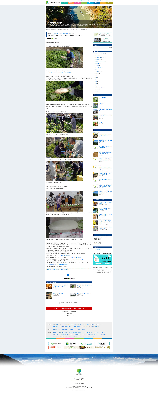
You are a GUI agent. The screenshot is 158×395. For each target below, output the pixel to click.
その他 (96, 90)
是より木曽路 (55, 324)
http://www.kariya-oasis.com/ (75, 260)
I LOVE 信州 (78, 329)
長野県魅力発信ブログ (54, 29)
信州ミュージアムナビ (63, 332)
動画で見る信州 (93, 0)
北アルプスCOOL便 (85, 326)
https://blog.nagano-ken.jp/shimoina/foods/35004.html (60, 72)
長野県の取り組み (100, 0)
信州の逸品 (55, 332)
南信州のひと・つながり (99, 87)
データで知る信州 (86, 0)
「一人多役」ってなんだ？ (90, 336)
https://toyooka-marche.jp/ (78, 259)
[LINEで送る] (54, 38)
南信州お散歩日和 (55, 23)
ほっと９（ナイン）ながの (64, 324)
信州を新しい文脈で (56, 329)
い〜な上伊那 (55, 326)
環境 (95, 85)
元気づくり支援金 (98, 67)
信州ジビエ (103, 332)
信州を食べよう (56, 334)
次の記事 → (76, 302)
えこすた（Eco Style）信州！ (88, 332)
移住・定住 (97, 65)
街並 (95, 75)
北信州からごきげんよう (95, 326)
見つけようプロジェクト (109, 0)
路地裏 (96, 77)
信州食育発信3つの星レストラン (66, 334)
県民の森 (96, 73)
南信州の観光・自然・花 (99, 57)
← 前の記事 (62, 302)
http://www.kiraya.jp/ (65, 255)
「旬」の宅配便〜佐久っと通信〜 (65, 326)
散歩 (95, 79)
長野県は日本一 (103, 334)
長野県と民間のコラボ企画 (66, 336)
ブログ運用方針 (97, 249)
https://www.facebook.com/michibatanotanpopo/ (57, 264)
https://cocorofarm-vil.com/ (76, 257)
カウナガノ (97, 332)
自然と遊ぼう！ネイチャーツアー (79, 334)
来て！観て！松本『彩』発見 (76, 324)
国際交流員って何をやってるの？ (78, 336)
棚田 (95, 69)
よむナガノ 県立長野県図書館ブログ (75, 332)
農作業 (96, 81)
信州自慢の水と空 (56, 336)
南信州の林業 (97, 63)
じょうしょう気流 (86, 324)
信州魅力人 (72, 329)
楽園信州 (83, 329)
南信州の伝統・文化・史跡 (68, 33)
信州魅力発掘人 (65, 329)
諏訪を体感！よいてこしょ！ (96, 324)
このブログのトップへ (69, 302)
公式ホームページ (97, 243)
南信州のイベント (98, 59)
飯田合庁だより (97, 55)
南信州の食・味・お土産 (58, 33)
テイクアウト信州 (98, 71)
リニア (96, 83)
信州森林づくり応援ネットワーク (93, 334)
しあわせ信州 (79, 0)
